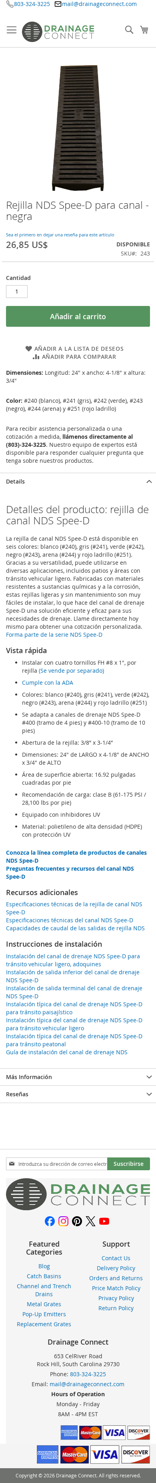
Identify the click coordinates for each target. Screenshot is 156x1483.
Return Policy (116, 1308)
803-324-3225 (32, 4)
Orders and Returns (116, 1278)
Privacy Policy (116, 1298)
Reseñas (17, 1094)
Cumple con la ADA (47, 682)
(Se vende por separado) (71, 670)
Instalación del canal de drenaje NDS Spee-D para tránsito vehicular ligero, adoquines (73, 960)
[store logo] (58, 32)
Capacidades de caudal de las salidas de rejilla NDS (75, 928)
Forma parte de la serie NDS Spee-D (54, 634)
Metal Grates (44, 1304)
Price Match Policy (116, 1288)
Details (15, 481)
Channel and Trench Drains (44, 1290)
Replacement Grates (44, 1324)
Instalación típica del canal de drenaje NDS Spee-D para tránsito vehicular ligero (74, 1024)
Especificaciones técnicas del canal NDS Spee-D (69, 920)
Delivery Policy (116, 1268)
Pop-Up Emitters (44, 1314)
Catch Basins (44, 1276)
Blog (44, 1266)
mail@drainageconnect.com (99, 4)
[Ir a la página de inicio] (78, 1208)
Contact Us (116, 1258)
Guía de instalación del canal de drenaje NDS (67, 1052)
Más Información (29, 1077)
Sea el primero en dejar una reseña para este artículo (60, 235)
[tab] (78, 481)
